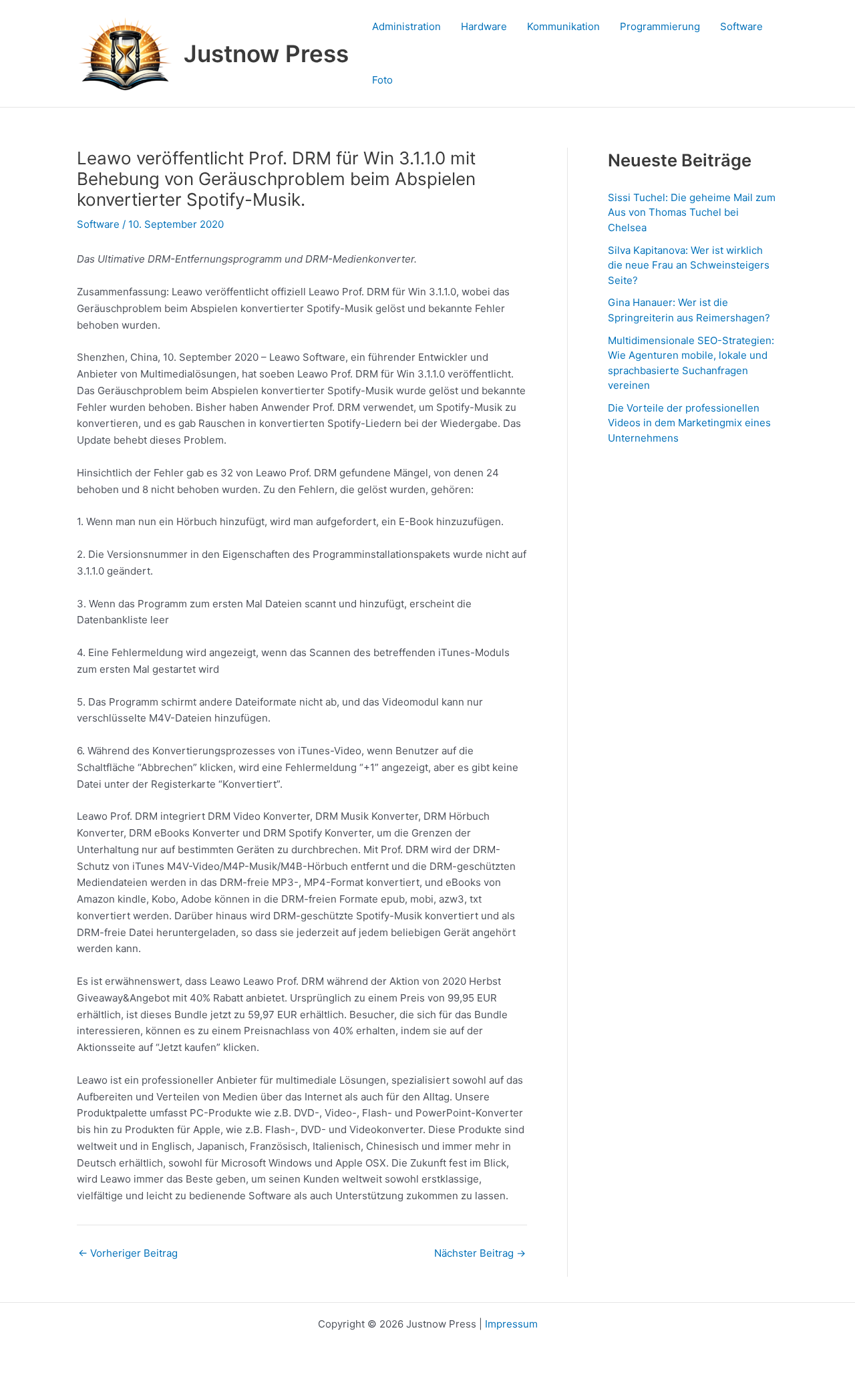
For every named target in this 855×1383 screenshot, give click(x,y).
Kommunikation (563, 26)
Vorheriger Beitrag (128, 1253)
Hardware (484, 26)
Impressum (511, 1324)
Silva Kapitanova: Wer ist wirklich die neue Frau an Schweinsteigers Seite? (689, 265)
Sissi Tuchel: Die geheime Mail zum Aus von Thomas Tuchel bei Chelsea (692, 212)
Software (741, 26)
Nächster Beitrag (480, 1253)
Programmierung (660, 26)
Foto (382, 79)
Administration (406, 26)
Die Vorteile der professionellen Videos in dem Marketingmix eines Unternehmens (689, 423)
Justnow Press (266, 53)
